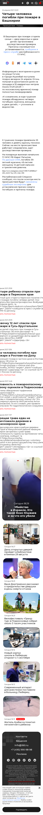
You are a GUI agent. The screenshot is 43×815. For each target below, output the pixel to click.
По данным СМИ (11, 160)
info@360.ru (21, 745)
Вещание (21, 741)
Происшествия (9, 26)
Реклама (21, 754)
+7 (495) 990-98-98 (21, 749)
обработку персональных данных (13, 799)
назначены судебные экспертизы (19, 183)
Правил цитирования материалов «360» (21, 781)
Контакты (21, 736)
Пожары (20, 26)
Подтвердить (21, 810)
